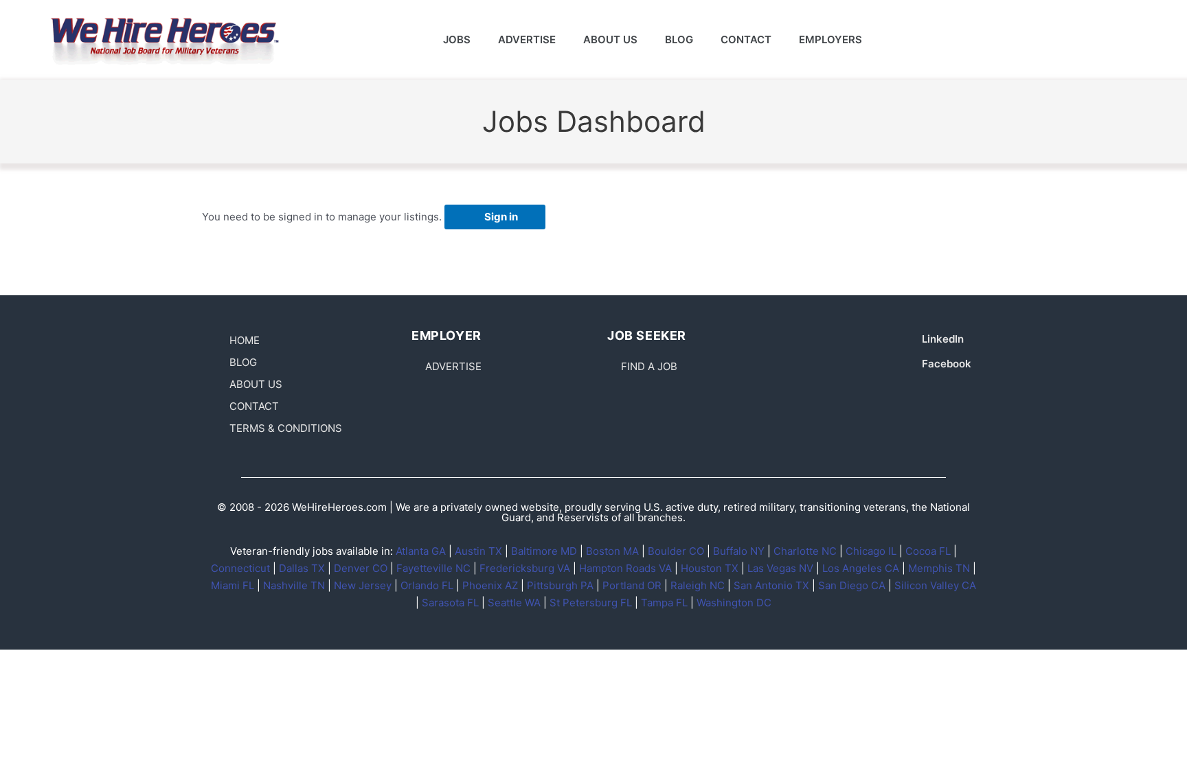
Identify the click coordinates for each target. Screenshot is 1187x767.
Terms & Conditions (285, 428)
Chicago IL (871, 551)
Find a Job (649, 366)
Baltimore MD (544, 551)
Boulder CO (676, 551)
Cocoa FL (928, 551)
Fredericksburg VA (524, 568)
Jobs (457, 39)
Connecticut (240, 568)
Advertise (527, 39)
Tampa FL (664, 602)
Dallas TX (302, 568)
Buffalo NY (739, 551)
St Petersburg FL (591, 602)
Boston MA (612, 551)
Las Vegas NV (780, 568)
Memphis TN (939, 568)
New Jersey (363, 585)
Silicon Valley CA (935, 585)
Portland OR (632, 585)
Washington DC (734, 602)
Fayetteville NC (433, 568)
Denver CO (360, 568)
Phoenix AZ (490, 585)
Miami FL (232, 585)
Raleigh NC (697, 585)
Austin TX (478, 551)
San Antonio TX (771, 585)
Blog (679, 39)
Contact (746, 39)
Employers (830, 39)
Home (244, 340)
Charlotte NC (805, 551)
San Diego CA (851, 585)
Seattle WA (514, 602)
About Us (610, 39)
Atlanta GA (421, 551)
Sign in (501, 216)
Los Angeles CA (860, 568)
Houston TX (709, 568)
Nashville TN (294, 585)
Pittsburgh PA (560, 585)
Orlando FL (426, 585)
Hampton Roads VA (625, 568)
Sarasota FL (450, 602)
